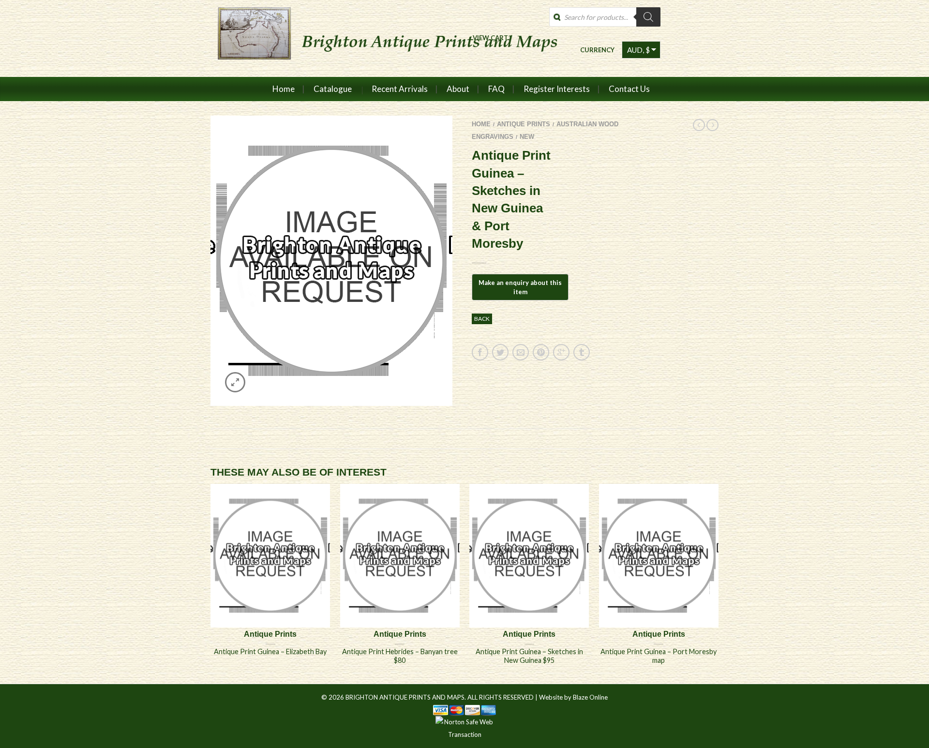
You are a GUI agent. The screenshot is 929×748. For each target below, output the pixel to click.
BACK (482, 318)
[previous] (211, 583)
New (527, 136)
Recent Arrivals (400, 89)
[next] (718, 583)
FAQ (496, 89)
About (458, 89)
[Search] (648, 17)
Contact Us (629, 89)
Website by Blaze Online (573, 697)
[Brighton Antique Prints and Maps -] (383, 38)
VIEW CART (490, 37)
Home (283, 89)
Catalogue (333, 89)
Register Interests (557, 89)
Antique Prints (523, 124)
